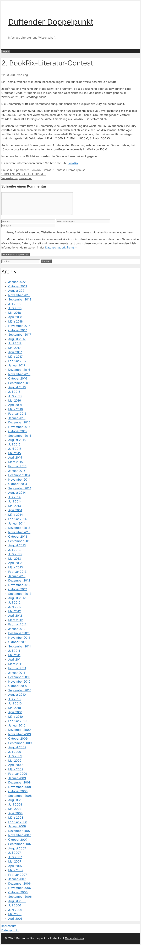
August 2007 (17, 848)
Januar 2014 (16, 523)
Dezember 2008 (19, 782)
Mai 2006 (14, 914)
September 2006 (20, 896)
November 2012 (19, 585)
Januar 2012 (16, 629)
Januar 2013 (16, 576)
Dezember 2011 (19, 633)
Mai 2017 (14, 348)
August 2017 (17, 339)
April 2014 (15, 510)
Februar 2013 (17, 571)
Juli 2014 (14, 497)
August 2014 (17, 492)
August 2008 (17, 800)
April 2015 (15, 457)
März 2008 (15, 817)
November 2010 (19, 681)
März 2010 (15, 716)
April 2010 (15, 712)
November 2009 (19, 734)
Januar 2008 (17, 826)
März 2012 (15, 620)
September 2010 (19, 690)
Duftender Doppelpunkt (50, 22)
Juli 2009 (14, 752)
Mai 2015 (14, 453)
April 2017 (15, 352)
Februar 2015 (17, 466)
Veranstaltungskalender (16, 178)
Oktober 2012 (17, 589)
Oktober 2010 (17, 686)
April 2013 (15, 563)
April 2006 (15, 918)
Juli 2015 (14, 444)
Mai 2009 (14, 760)
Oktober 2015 (17, 431)
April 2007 (15, 866)
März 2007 (15, 870)
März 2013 (15, 567)
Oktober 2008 (18, 791)
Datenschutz (10, 930)
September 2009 (20, 743)
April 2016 (15, 405)
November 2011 (19, 637)
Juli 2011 (14, 650)
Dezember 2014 (19, 475)
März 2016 (15, 409)
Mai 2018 (14, 312)
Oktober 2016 (17, 378)
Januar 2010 (16, 725)
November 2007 (19, 835)
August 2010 (17, 694)
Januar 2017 (16, 365)
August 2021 (17, 290)
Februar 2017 (17, 361)
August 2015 (17, 440)
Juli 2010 (14, 699)
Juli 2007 (14, 852)
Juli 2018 (14, 304)
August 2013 (17, 545)
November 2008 (19, 787)
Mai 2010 (14, 708)
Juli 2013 (14, 550)
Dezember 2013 (19, 527)
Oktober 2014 (17, 484)
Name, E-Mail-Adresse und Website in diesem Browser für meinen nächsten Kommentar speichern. (69, 232)
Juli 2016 (14, 391)
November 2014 (19, 479)
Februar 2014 (17, 519)
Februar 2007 (17, 874)
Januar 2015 (16, 471)
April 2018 (15, 317)
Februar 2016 (17, 413)
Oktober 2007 (18, 839)
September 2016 (19, 383)
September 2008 (20, 795)
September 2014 (19, 488)
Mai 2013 (14, 558)
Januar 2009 (17, 778)
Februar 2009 (17, 773)
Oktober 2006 (18, 892)
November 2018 (19, 295)
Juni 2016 (15, 396)
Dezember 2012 (19, 580)
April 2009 (15, 765)
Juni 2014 (15, 501)
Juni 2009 (15, 756)
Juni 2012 (14, 607)
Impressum (9, 926)
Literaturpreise (75, 170)
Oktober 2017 (17, 330)
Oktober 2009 (18, 738)
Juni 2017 (14, 343)
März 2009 (15, 769)
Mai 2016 (14, 400)
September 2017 (19, 334)
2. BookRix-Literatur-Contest (46, 170)
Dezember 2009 (19, 729)
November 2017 (19, 326)
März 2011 (15, 664)
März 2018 (15, 321)
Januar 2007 (17, 879)
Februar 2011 (17, 668)
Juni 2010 (15, 703)
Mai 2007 (14, 861)
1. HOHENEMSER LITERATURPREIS (23, 174)
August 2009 (17, 747)
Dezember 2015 (19, 422)
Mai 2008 (14, 809)
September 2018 (19, 299)
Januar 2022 (17, 282)
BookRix (73, 163)
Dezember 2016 (19, 369)
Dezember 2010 (19, 677)
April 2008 (15, 813)
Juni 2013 (15, 554)
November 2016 (19, 374)
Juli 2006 (14, 905)
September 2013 (19, 541)
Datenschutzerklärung (59, 247)
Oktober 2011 (17, 642)
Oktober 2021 (17, 286)
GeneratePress (74, 938)
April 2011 (15, 659)
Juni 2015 (14, 448)
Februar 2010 (17, 721)
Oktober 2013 (17, 536)
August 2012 (17, 598)
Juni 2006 (15, 910)
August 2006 (17, 901)
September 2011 (19, 646)
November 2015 (19, 427)
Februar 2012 (17, 624)
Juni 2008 (15, 804)
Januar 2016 (16, 418)
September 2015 (19, 435)
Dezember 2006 (19, 883)
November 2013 (19, 532)
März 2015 (15, 462)
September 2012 (19, 593)
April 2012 (15, 615)
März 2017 (15, 356)
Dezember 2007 (19, 831)
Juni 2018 (14, 308)
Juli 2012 (14, 602)
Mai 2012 (14, 611)
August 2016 (17, 387)
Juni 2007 (15, 857)
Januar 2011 (16, 672)
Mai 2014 (14, 506)
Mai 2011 (14, 655)
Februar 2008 (17, 822)
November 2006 (19, 888)
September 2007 (20, 844)
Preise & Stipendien (13, 170)
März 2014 (15, 514)
